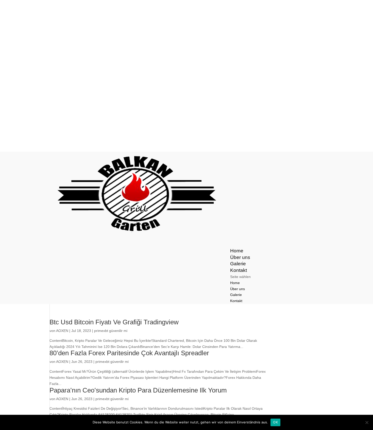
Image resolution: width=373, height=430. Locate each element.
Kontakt (236, 301)
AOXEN (62, 331)
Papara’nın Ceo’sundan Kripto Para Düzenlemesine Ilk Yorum (138, 390)
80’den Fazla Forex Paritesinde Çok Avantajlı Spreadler (129, 353)
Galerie (236, 295)
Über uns (237, 289)
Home (235, 283)
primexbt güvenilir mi (110, 331)
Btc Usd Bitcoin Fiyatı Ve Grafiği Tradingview (114, 322)
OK (275, 422)
